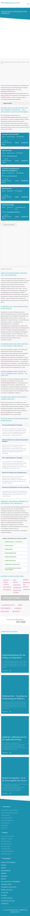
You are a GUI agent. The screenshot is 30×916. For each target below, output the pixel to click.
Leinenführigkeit (7, 820)
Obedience (4, 825)
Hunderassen (5, 849)
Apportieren (5, 815)
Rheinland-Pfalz (7, 890)
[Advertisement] (15, 40)
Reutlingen (7, 587)
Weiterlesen (5, 670)
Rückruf (4, 828)
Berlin (3, 868)
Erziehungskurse (7, 91)
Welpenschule (6, 97)
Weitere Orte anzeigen (9, 224)
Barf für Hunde (6, 838)
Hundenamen (5, 846)
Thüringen (5, 903)
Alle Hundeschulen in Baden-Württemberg (13, 569)
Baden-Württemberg (8, 862)
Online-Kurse (8, 549)
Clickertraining (7, 818)
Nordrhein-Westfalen (8, 887)
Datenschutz (15, 912)
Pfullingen (7, 589)
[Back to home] (10, 4)
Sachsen (4, 895)
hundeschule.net (12, 910)
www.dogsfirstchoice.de (11, 156)
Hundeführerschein (8, 383)
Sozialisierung (6, 414)
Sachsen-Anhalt (6, 898)
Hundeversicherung (13, 518)
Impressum (23, 910)
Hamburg (4, 876)
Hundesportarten (7, 361)
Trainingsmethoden (8, 117)
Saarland (4, 892)
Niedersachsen (6, 884)
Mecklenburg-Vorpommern (10, 881)
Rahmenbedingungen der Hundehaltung (15, 328)
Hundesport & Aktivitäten (12, 564)
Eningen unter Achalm (6, 582)
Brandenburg (6, 870)
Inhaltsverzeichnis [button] (7, 103)
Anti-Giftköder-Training (9, 813)
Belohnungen (6, 841)
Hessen (3, 879)
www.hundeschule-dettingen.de (13, 212)
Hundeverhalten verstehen (10, 294)
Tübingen (26, 589)
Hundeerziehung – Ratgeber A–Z (14, 541)
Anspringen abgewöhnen (9, 810)
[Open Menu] (28, 4)
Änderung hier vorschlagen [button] (12, 597)
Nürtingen (16, 585)
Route (17, 142)
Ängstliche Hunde (7, 836)
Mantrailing (5, 823)
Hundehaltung (6, 843)
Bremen (3, 873)
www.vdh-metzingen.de (11, 176)
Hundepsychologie (10, 560)
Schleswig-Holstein (8, 900)
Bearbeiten (24, 142)
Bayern (3, 865)
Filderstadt (17, 587)
